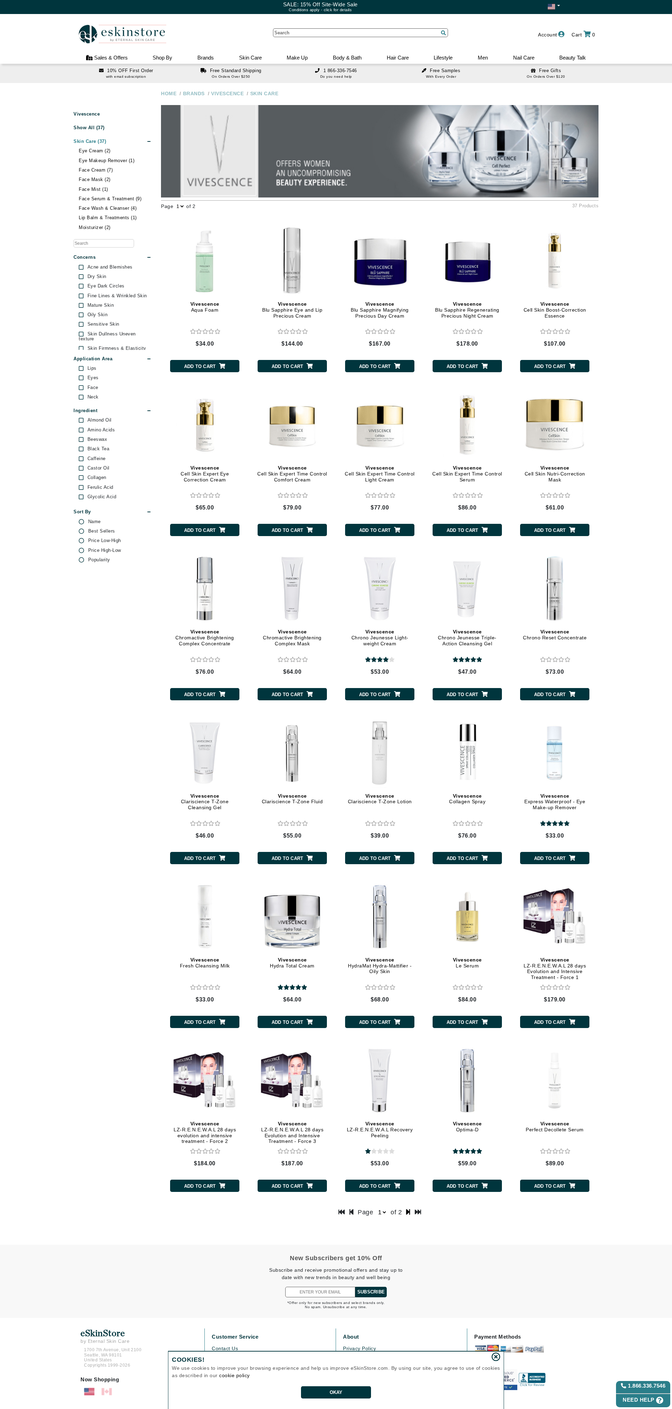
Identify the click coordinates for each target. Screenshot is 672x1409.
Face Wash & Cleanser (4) (107, 208)
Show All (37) (89, 127)
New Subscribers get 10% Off (336, 1258)
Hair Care (398, 58)
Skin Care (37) (90, 141)
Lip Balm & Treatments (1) (108, 217)
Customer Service (235, 1337)
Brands (205, 58)
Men (483, 58)
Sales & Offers (110, 58)
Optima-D (467, 1126)
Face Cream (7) (96, 170)
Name (94, 521)
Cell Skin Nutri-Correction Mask (555, 474)
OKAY (336, 1392)
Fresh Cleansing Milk (205, 963)
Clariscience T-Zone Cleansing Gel (205, 802)
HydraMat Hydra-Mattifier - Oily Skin (380, 965)
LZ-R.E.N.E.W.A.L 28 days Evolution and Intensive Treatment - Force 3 (292, 1132)
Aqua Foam (204, 307)
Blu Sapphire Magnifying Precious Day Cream (380, 310)
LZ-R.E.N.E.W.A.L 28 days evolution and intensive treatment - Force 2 (205, 1132)
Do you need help (336, 76)
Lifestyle (443, 58)
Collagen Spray (467, 799)
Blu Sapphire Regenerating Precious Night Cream (467, 310)
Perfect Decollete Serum (555, 1126)
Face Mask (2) (95, 179)
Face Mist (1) (93, 189)
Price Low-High (104, 540)
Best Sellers (101, 531)
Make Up (297, 58)
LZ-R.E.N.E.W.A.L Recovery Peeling (380, 1129)
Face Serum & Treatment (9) (110, 198)
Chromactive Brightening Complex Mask (292, 637)
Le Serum (467, 963)
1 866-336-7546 (340, 70)
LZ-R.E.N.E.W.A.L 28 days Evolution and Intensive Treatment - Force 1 (555, 968)
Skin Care (250, 58)
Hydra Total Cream (292, 963)
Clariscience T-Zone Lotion (380, 799)
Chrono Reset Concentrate (555, 634)
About (351, 1337)
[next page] (408, 1212)
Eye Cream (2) (95, 150)
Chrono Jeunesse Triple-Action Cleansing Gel (467, 637)
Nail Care (523, 58)
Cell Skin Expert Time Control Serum (467, 474)
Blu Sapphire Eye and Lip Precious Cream (292, 310)
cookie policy (234, 1375)
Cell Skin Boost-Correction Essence (555, 310)
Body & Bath (347, 58)
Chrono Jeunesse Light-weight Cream (379, 637)
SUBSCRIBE (371, 1292)
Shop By (162, 58)
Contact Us (225, 1348)
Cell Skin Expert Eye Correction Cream (205, 474)
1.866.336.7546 (646, 1386)
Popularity (99, 559)
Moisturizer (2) (95, 227)
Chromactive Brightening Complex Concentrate (204, 637)
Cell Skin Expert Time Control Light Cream (380, 474)
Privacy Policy (359, 1348)
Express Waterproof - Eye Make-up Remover (554, 802)
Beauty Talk (572, 58)
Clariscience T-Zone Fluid (292, 799)
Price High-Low (104, 550)
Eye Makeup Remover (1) (106, 160)
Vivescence (87, 114)
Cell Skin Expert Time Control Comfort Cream (292, 474)
